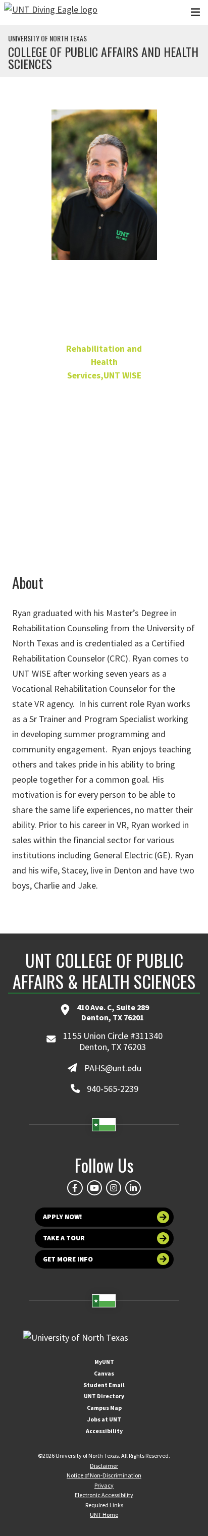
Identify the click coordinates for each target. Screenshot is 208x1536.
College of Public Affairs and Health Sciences (103, 57)
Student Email (104, 1385)
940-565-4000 (104, 480)
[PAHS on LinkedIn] (132, 1187)
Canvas (104, 1373)
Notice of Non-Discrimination (104, 1475)
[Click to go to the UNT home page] (50, 13)
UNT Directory (104, 1396)
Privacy (104, 1485)
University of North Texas (47, 38)
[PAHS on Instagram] (113, 1187)
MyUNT (104, 1361)
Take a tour (64, 1238)
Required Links (104, 1505)
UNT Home (104, 1514)
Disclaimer (104, 1465)
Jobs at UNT (104, 1419)
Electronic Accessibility (104, 1495)
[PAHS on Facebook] (74, 1187)
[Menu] (195, 12)
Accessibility (104, 1431)
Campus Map (104, 1407)
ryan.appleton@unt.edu (104, 498)
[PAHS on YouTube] (94, 1187)
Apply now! (62, 1217)
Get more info (68, 1259)
